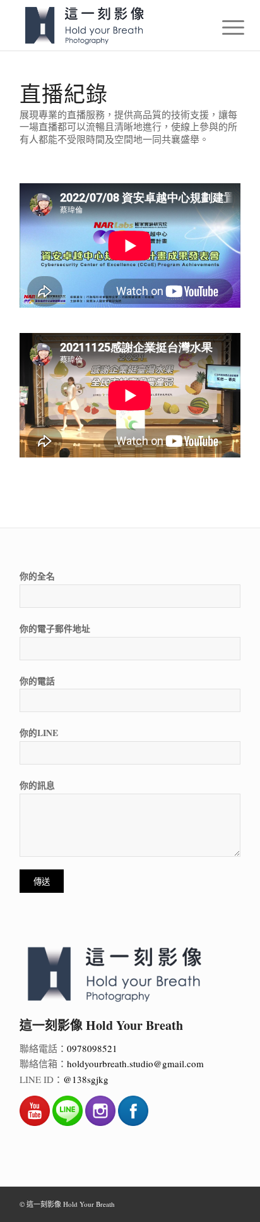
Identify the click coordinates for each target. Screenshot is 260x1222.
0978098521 (92, 1048)
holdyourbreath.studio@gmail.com (135, 1063)
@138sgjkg (86, 1079)
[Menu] (223, 26)
